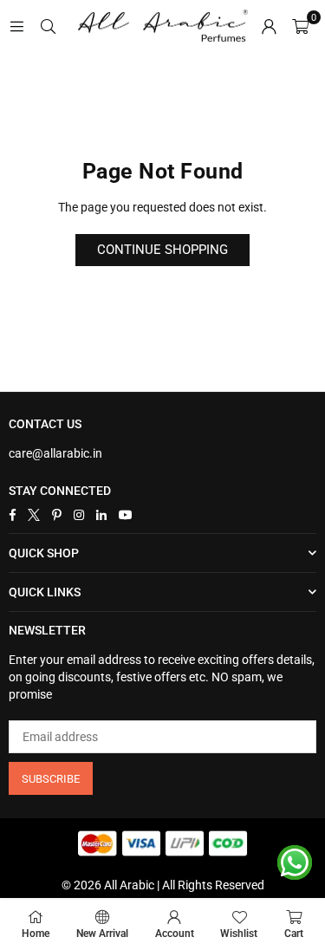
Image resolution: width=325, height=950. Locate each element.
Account (174, 933)
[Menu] (16, 26)
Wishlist (238, 933)
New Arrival (102, 933)
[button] (300, 26)
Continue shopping (162, 249)
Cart (293, 933)
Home (35, 933)
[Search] (47, 26)
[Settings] (268, 26)
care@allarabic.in (55, 453)
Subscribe (51, 778)
